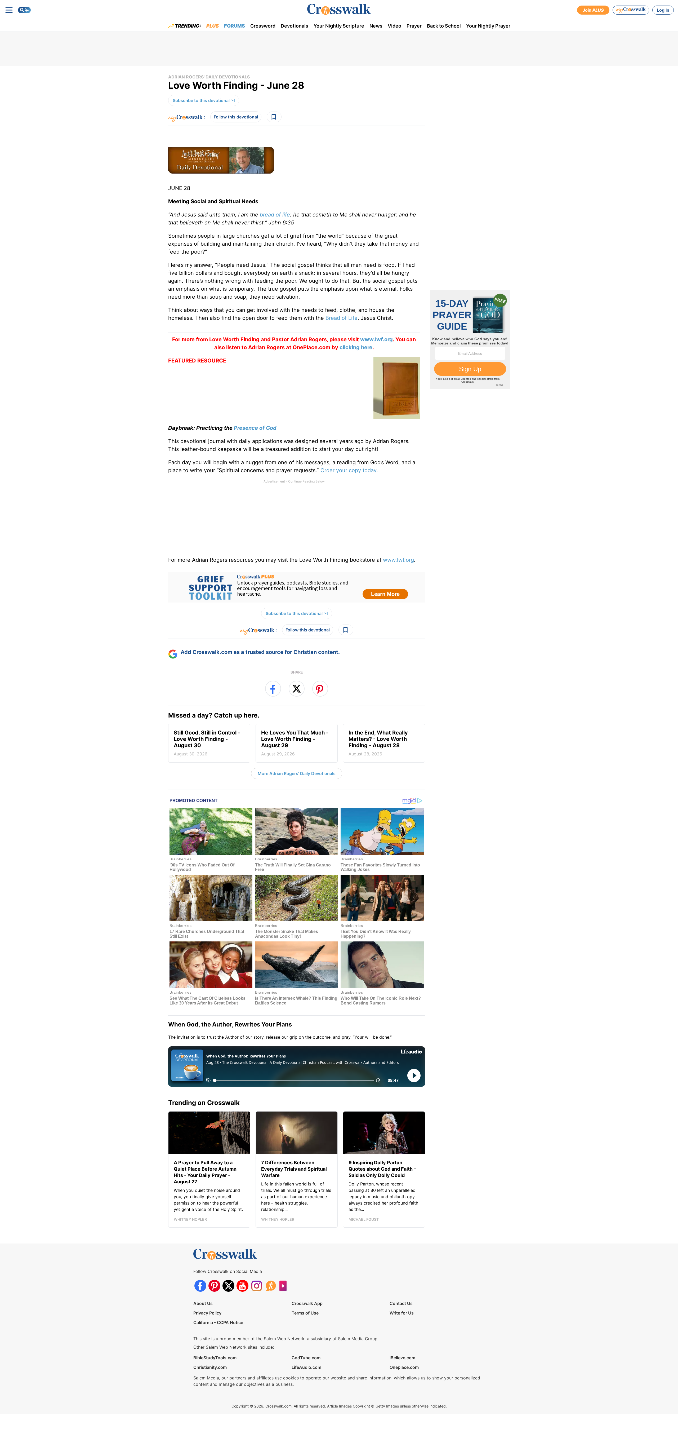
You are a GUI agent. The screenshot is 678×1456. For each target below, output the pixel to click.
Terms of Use (305, 1313)
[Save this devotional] (274, 117)
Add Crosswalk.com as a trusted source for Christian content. (260, 652)
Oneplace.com (404, 1367)
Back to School (444, 26)
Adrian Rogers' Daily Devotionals (209, 76)
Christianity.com (210, 1367)
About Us (203, 1303)
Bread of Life (341, 318)
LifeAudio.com (306, 1367)
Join (593, 10)
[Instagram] (256, 1286)
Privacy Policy (207, 1313)
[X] (228, 1286)
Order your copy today (348, 470)
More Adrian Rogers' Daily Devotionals (297, 773)
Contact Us (401, 1303)
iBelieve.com (402, 1357)
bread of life (275, 214)
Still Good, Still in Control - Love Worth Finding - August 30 (207, 742)
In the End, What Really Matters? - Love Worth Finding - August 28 (378, 742)
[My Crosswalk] (631, 10)
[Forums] (270, 1286)
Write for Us (402, 1313)
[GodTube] (285, 1286)
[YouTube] (242, 1286)
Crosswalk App (307, 1303)
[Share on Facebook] (273, 689)
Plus (212, 26)
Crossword (262, 26)
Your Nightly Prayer (488, 26)
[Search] (24, 10)
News (375, 26)
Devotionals (294, 26)
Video (394, 26)
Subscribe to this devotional (201, 100)
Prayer (414, 26)
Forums (234, 26)
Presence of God (255, 428)
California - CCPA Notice (218, 1322)
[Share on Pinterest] (320, 689)
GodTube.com (306, 1357)
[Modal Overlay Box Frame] (296, 587)
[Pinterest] (214, 1286)
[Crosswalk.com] (339, 9)
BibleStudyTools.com (215, 1357)
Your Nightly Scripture (339, 26)
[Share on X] (297, 689)
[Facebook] (200, 1286)
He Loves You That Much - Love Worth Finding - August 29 (294, 742)
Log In (663, 10)
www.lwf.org (398, 560)
